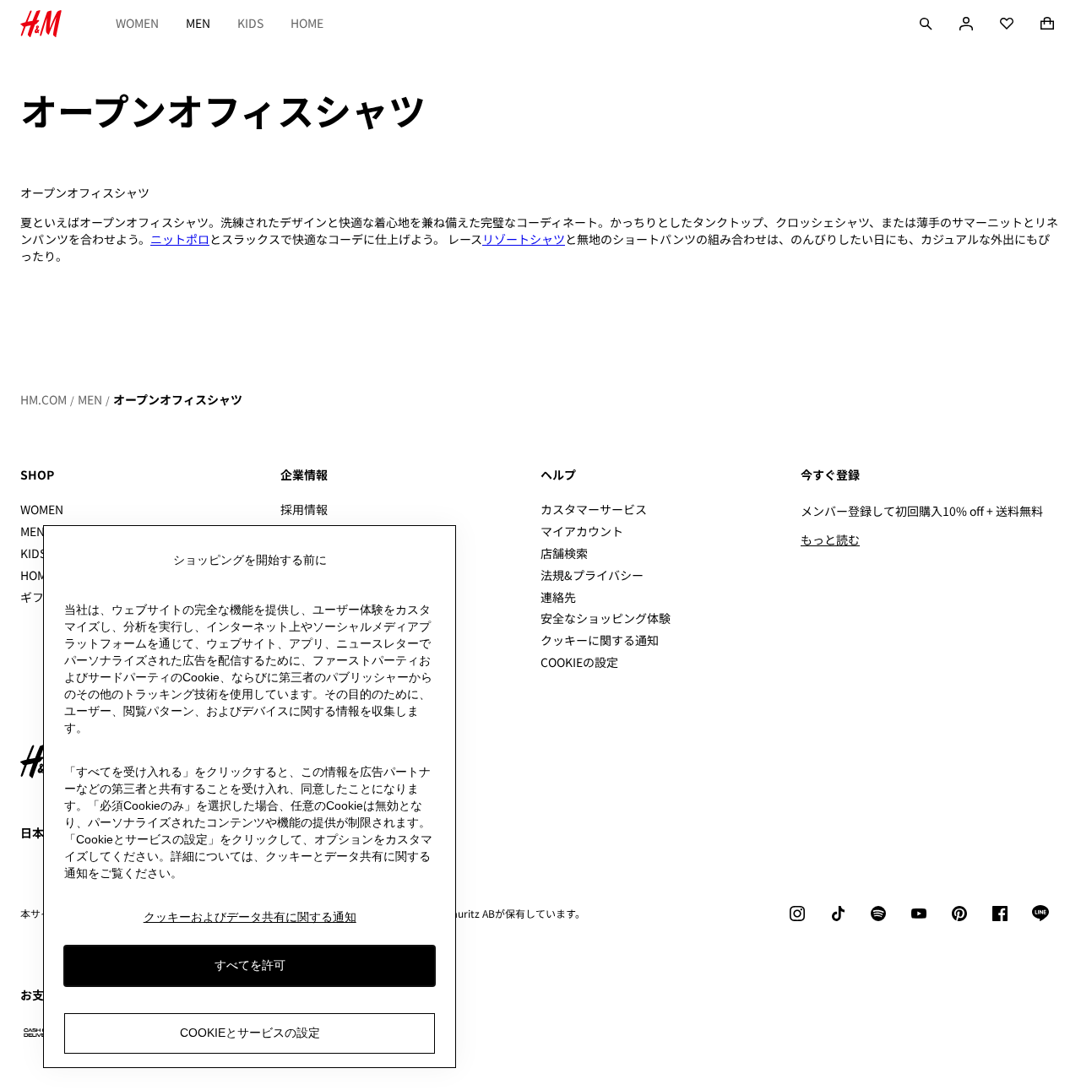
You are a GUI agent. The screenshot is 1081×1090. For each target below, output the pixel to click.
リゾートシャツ (523, 238)
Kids (250, 22)
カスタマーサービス (593, 509)
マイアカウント (581, 531)
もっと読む (830, 539)
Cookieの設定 (579, 662)
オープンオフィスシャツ (177, 399)
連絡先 (558, 596)
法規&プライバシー (592, 575)
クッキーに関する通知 (599, 640)
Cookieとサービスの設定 (250, 1033)
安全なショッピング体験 (605, 618)
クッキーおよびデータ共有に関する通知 (250, 917)
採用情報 (304, 509)
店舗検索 (564, 553)
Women (137, 22)
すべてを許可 (250, 966)
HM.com (43, 399)
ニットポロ (179, 238)
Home (307, 22)
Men (198, 22)
